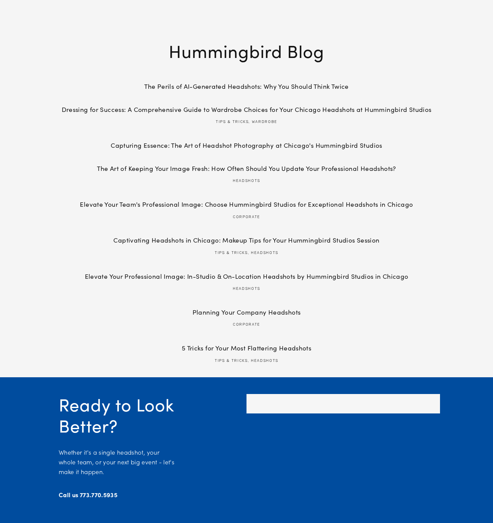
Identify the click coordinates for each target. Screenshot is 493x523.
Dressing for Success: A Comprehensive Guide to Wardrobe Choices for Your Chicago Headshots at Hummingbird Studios (247, 109)
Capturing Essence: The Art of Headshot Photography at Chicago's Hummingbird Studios (246, 145)
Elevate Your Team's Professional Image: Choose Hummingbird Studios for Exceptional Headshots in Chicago (246, 204)
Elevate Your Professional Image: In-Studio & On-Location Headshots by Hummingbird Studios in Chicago (246, 276)
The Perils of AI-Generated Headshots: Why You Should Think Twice (246, 86)
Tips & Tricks (232, 122)
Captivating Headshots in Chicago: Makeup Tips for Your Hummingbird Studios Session (246, 240)
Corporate (246, 217)
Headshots (246, 181)
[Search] (61, 10)
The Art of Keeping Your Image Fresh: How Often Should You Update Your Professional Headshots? (246, 168)
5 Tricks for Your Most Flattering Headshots (246, 347)
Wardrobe (264, 122)
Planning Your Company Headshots (247, 312)
